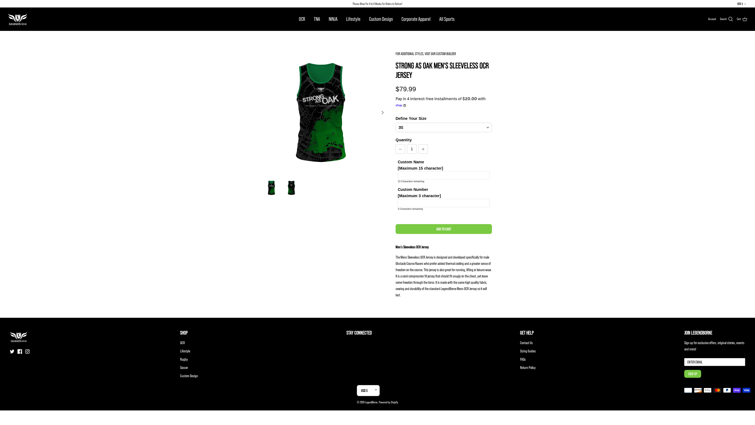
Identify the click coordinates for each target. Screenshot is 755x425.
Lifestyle (353, 19)
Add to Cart (443, 229)
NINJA (333, 19)
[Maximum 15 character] (420, 165)
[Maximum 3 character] (419, 192)
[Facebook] (19, 351)
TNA (317, 19)
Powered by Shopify (388, 402)
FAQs (523, 359)
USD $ (740, 4)
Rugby (184, 359)
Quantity (404, 140)
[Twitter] (12, 351)
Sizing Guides (528, 351)
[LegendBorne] (18, 19)
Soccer (184, 367)
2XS (401, 127)
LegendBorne (371, 402)
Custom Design (381, 19)
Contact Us (526, 343)
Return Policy (528, 367)
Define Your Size (411, 118)
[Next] (382, 112)
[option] (325, 113)
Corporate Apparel (416, 19)
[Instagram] (27, 351)
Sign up (692, 374)
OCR (302, 19)
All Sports (447, 19)
